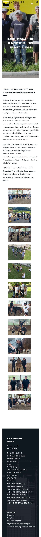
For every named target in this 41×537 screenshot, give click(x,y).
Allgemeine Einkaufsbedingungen (18, 523)
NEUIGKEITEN (12, 475)
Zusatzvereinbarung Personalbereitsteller (21, 527)
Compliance (11, 518)
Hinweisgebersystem (14, 521)
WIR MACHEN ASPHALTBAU (17, 489)
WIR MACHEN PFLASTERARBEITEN (19, 492)
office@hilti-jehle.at (13, 459)
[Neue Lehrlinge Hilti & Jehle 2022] (19, 204)
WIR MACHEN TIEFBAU (15, 486)
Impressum (10, 515)
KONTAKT (10, 481)
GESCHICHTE (12, 467)
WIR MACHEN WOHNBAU (17, 500)
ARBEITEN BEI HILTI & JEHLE (17, 470)
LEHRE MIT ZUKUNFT (14, 472)
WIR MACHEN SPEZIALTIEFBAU (18, 497)
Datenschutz (11, 512)
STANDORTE (11, 478)
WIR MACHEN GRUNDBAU (17, 495)
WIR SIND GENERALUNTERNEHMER (20, 503)
